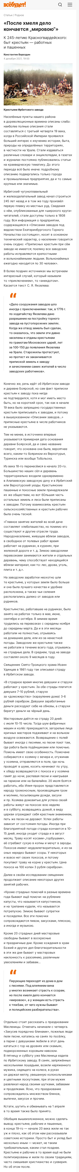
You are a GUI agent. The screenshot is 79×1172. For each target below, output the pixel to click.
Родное (19, 15)
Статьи (8, 15)
